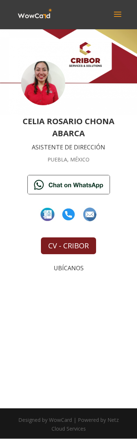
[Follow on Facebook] (47, 214)
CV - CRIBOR (68, 246)
